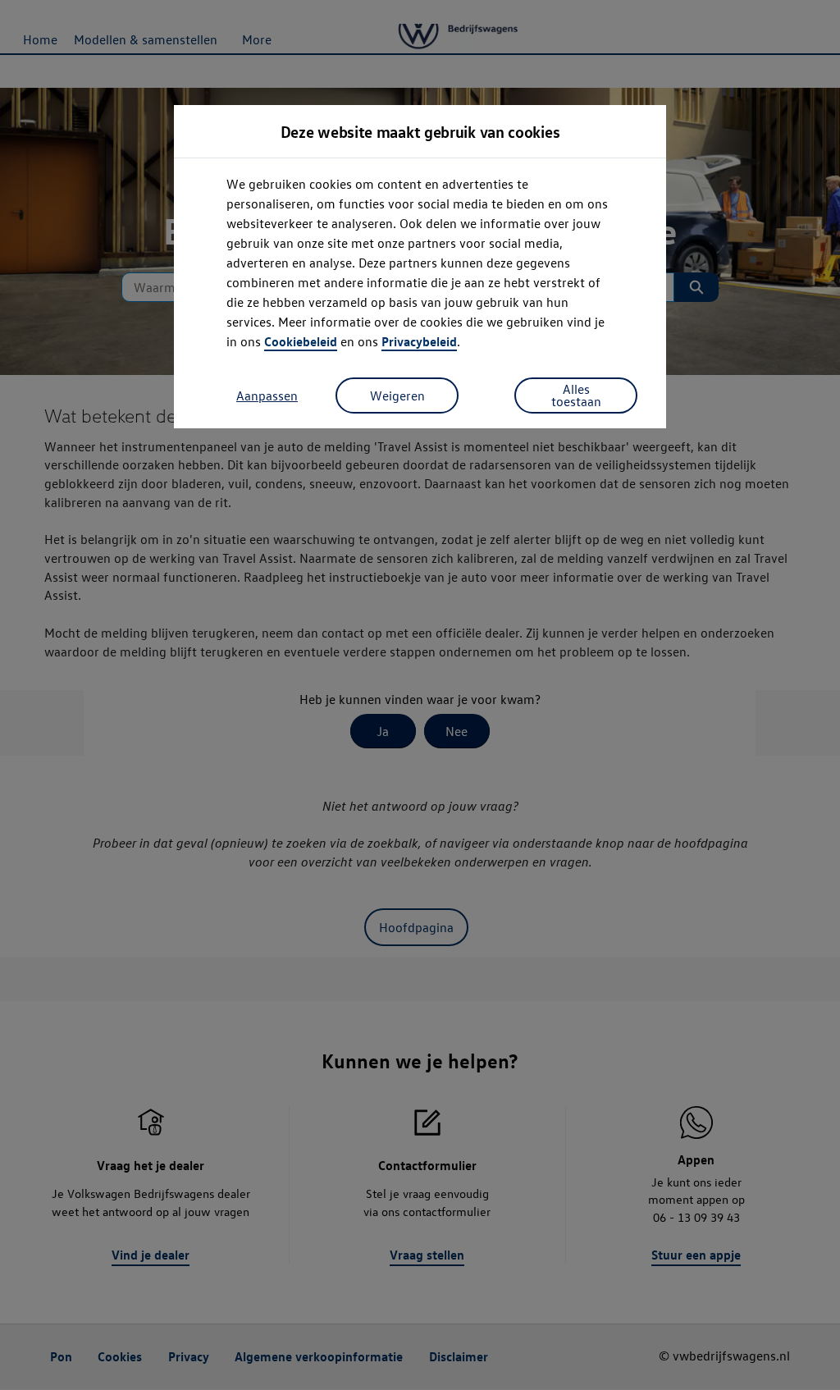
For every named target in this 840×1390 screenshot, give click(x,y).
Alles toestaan (576, 395)
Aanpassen (267, 395)
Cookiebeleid (300, 341)
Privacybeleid (419, 341)
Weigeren (397, 395)
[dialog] (420, 695)
